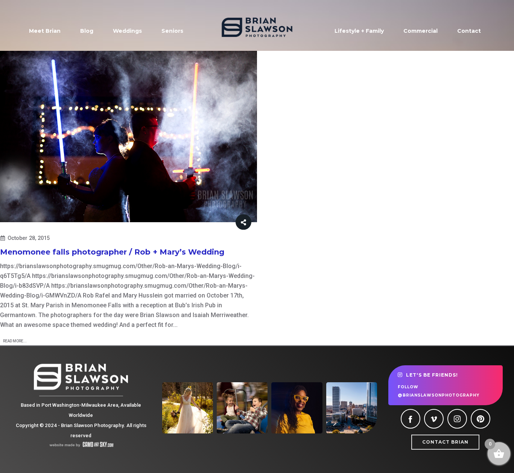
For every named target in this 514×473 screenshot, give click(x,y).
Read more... (15, 341)
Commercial (420, 30)
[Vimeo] (434, 419)
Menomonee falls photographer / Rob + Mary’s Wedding (112, 251)
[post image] (128, 137)
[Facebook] (410, 419)
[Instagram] (457, 419)
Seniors (172, 30)
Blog (86, 30)
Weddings (127, 30)
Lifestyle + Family (359, 30)
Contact (469, 30)
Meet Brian (45, 30)
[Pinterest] (480, 419)
